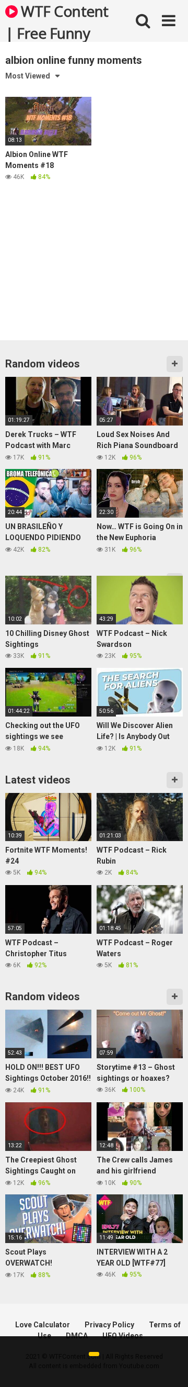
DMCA (77, 1336)
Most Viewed (27, 76)
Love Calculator (42, 1325)
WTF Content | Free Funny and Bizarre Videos (57, 21)
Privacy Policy (109, 1325)
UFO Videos (122, 1336)
